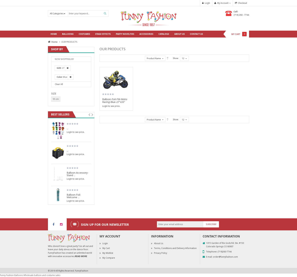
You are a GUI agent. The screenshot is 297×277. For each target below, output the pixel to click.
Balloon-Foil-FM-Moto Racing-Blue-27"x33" (114, 101)
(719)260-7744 (225, 251)
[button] (129, 81)
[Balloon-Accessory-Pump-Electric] (58, 153)
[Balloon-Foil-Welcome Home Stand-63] (58, 195)
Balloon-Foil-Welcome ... (74, 196)
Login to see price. (111, 106)
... (67, 128)
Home (54, 41)
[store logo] (148, 18)
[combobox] (87, 13)
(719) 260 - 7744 (241, 14)
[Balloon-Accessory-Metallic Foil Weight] (58, 131)
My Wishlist (107, 253)
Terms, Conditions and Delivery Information (175, 248)
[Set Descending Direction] (167, 58)
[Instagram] (61, 224)
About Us (158, 243)
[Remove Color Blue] (70, 77)
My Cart (106, 248)
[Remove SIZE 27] (67, 68)
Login (207, 3)
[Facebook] (53, 224)
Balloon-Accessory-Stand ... (77, 174)
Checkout (242, 3)
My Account (222, 3)
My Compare (108, 257)
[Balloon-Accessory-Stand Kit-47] (58, 175)
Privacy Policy (160, 253)
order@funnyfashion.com (225, 256)
